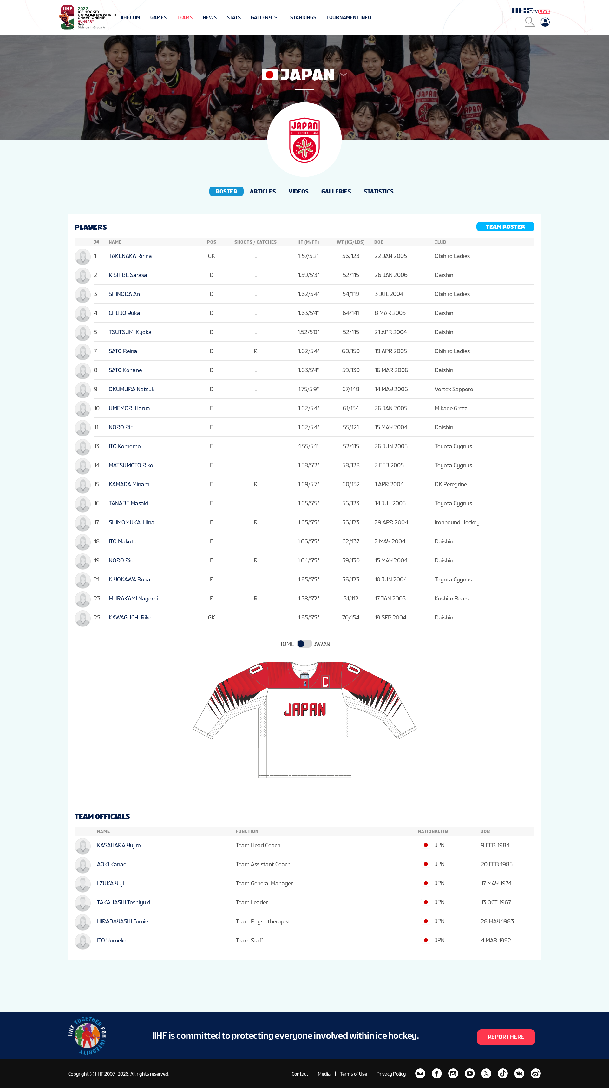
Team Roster (505, 227)
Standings (303, 17)
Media (324, 1074)
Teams (185, 17)
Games (158, 17)
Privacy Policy (391, 1074)
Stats (234, 17)
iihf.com (130, 17)
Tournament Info (348, 17)
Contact (300, 1074)
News (210, 17)
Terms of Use (353, 1074)
